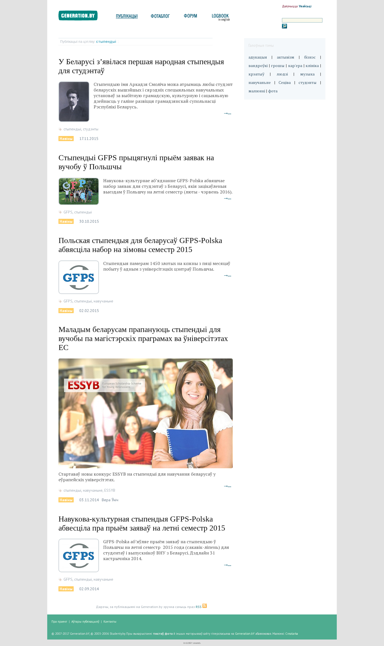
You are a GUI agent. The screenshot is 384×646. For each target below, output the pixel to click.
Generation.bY (245, 634)
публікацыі (126, 18)
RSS (199, 607)
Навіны (66, 138)
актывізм (285, 57)
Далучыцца (290, 6)
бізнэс (310, 57)
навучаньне (103, 301)
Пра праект (59, 621)
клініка (312, 65)
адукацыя (258, 57)
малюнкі (257, 90)
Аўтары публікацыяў (85, 621)
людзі (282, 74)
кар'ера (295, 65)
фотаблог (160, 18)
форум (190, 18)
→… (227, 113)
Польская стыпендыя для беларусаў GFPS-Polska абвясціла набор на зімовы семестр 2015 (140, 245)
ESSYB (109, 490)
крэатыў (256, 74)
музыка (307, 74)
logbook (219, 18)
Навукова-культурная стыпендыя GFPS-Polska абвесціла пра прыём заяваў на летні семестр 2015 (141, 523)
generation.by (81, 16)
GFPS (68, 212)
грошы (277, 65)
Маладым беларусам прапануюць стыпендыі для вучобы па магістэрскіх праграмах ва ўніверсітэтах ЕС (143, 338)
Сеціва (285, 82)
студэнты (90, 129)
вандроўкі (258, 65)
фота (272, 90)
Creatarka (291, 634)
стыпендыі (107, 41)
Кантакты (109, 621)
